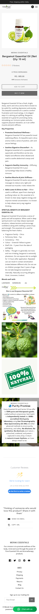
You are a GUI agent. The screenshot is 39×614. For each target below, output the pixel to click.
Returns (19, 581)
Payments (19, 578)
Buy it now (19, 93)
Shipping (19, 575)
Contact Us (19, 588)
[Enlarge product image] (19, 30)
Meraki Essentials (19, 53)
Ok (32, 600)
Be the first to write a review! (19, 491)
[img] (10, 560)
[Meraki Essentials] (9, 7)
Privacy (19, 572)
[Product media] (19, 303)
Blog (19, 585)
